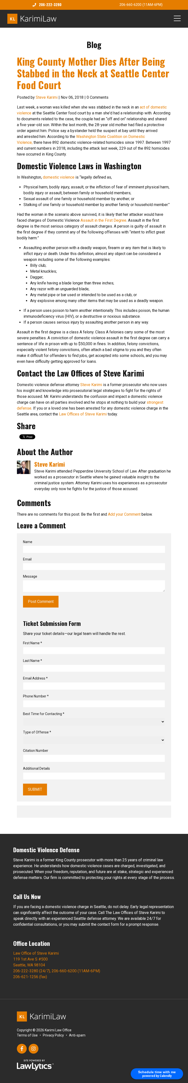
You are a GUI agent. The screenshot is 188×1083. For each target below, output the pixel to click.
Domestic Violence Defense (46, 849)
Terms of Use (27, 1035)
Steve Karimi (47, 97)
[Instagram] (33, 1049)
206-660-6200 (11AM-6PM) (141, 5)
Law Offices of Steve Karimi (83, 414)
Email (27, 559)
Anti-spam (77, 1035)
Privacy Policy (53, 1035)
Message (30, 576)
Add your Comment (124, 514)
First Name (32, 643)
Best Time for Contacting (43, 714)
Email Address (35, 678)
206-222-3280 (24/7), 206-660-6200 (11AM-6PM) (56, 971)
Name (27, 542)
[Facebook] (22, 1049)
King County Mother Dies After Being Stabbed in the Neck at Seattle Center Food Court (93, 73)
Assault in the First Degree (103, 220)
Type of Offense (37, 732)
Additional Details (36, 768)
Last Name (32, 661)
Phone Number (36, 696)
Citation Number (35, 751)
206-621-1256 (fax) (30, 976)
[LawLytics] (35, 1065)
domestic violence (58, 177)
